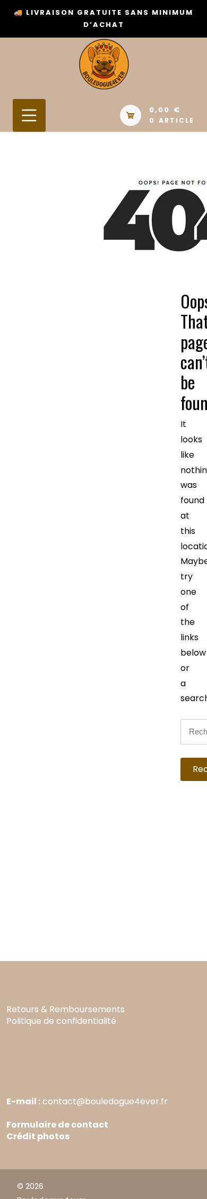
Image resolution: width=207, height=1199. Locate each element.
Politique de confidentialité (61, 1021)
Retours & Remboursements (65, 1009)
